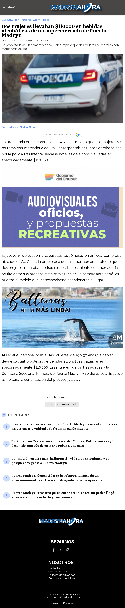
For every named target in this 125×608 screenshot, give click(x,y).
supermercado (67, 404)
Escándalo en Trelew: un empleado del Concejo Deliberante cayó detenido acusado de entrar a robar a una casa (62, 443)
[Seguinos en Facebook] (53, 550)
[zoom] (62, 88)
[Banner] (62, 186)
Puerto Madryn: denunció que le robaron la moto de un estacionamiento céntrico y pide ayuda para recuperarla (57, 477)
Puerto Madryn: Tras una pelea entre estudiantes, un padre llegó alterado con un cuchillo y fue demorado (62, 494)
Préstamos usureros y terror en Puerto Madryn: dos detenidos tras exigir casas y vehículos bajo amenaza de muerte (64, 426)
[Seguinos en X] (60, 550)
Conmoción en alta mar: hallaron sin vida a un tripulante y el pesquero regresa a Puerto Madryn (60, 460)
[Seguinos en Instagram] (68, 550)
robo (50, 404)
